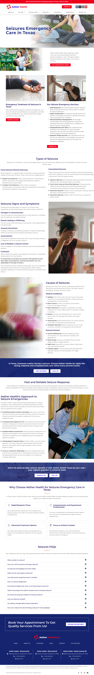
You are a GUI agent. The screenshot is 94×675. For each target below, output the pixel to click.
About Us (27, 643)
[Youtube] (86, 7)
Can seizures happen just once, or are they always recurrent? (28, 586)
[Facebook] (77, 7)
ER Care (20, 12)
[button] (47, 560)
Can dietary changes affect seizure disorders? (22, 603)
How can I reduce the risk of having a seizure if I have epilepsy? (28, 608)
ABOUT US (11, 12)
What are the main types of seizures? (20, 573)
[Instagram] (80, 7)
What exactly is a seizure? (16, 560)
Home (16, 643)
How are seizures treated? (16, 599)
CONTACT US (82, 12)
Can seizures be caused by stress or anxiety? (22, 577)
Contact (62, 643)
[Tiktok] (83, 7)
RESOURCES (69, 12)
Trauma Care (33, 12)
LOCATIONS (57, 12)
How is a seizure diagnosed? (17, 582)
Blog (51, 643)
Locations (39, 643)
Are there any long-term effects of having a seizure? (25, 595)
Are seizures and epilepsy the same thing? (21, 569)
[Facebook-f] (78, 672)
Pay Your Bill (75, 643)
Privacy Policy (28, 672)
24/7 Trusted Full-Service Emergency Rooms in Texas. (47, 1)
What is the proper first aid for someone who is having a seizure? (29, 590)
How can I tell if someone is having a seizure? (22, 564)
